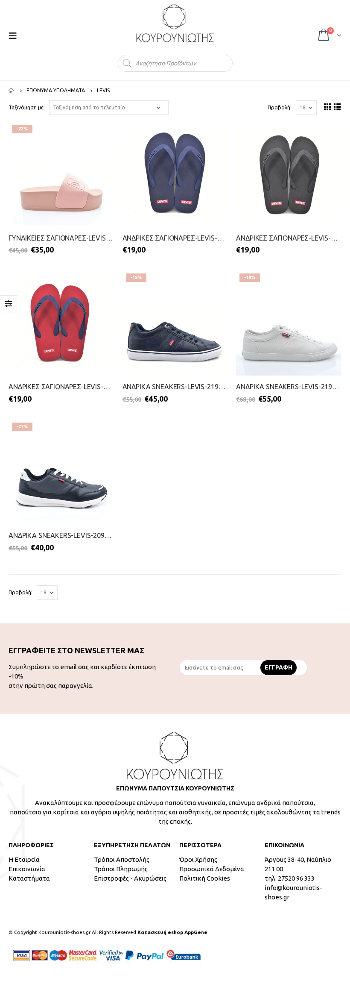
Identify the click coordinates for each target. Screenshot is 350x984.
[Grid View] (328, 107)
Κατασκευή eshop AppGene (172, 932)
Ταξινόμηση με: (27, 107)
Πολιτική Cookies (204, 878)
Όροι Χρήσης (198, 859)
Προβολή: (280, 107)
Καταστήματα (29, 878)
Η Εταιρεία (24, 859)
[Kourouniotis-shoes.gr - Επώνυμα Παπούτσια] (175, 23)
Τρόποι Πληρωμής (121, 868)
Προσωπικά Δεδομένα (211, 868)
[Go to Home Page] (12, 90)
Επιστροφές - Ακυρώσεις (130, 878)
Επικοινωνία (27, 868)
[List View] (337, 107)
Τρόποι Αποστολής (121, 859)
